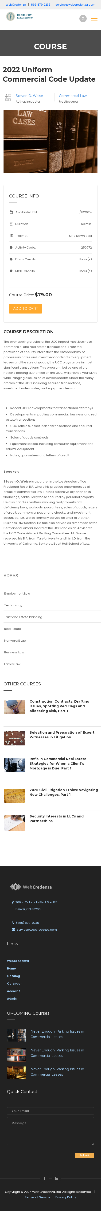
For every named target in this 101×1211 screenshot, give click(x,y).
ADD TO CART (25, 308)
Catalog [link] (13, 976)
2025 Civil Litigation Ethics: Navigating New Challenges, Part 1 (64, 792)
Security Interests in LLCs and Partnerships (57, 818)
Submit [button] (84, 1155)
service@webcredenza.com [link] (75, 5)
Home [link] (11, 968)
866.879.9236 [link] (40, 5)
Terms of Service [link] (37, 1197)
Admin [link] (12, 999)
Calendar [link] (14, 984)
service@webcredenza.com (37, 930)
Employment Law (17, 593)
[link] (21, 16)
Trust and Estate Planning (23, 617)
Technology (13, 605)
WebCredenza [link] (18, 961)
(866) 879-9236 (27, 923)
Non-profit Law (15, 640)
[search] (83, 18)
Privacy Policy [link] (65, 1197)
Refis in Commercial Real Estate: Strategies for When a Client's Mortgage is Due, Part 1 (58, 763)
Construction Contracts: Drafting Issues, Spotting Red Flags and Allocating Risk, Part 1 (59, 706)
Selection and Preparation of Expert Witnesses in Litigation (62, 734)
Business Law (14, 652)
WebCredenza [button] (16, 5)
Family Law (12, 664)
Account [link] (13, 991)
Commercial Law (73, 96)
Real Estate (12, 629)
